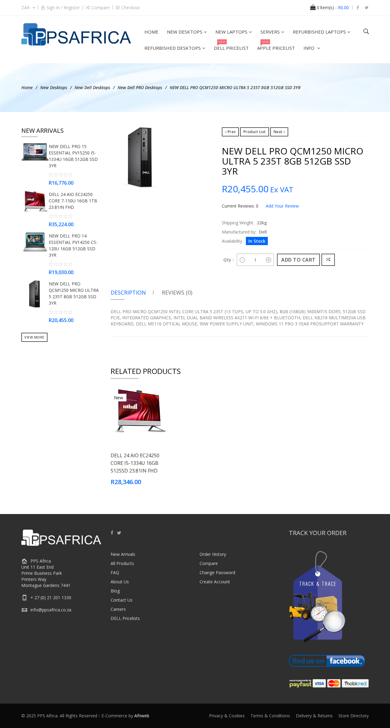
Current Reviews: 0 (240, 206)
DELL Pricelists (125, 618)
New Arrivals (123, 554)
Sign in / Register (63, 7)
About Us (120, 582)
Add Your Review (282, 206)
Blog (115, 591)
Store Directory (354, 716)
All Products (122, 563)
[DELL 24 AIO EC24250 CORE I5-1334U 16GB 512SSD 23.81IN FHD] (139, 411)
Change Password (217, 572)
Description (128, 292)
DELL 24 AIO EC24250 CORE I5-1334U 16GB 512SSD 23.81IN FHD (135, 463)
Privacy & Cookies (227, 716)
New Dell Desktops (92, 87)
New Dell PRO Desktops (140, 87)
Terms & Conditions (270, 716)
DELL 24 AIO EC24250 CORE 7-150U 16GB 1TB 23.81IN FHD (73, 200)
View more (34, 337)
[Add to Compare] (328, 260)
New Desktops (53, 87)
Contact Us (122, 600)
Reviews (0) (177, 292)
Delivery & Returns (314, 716)
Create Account (215, 582)
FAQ (115, 572)
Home (27, 87)
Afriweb (141, 716)
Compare (100, 7)
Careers (118, 609)
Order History (213, 554)
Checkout (130, 7)
